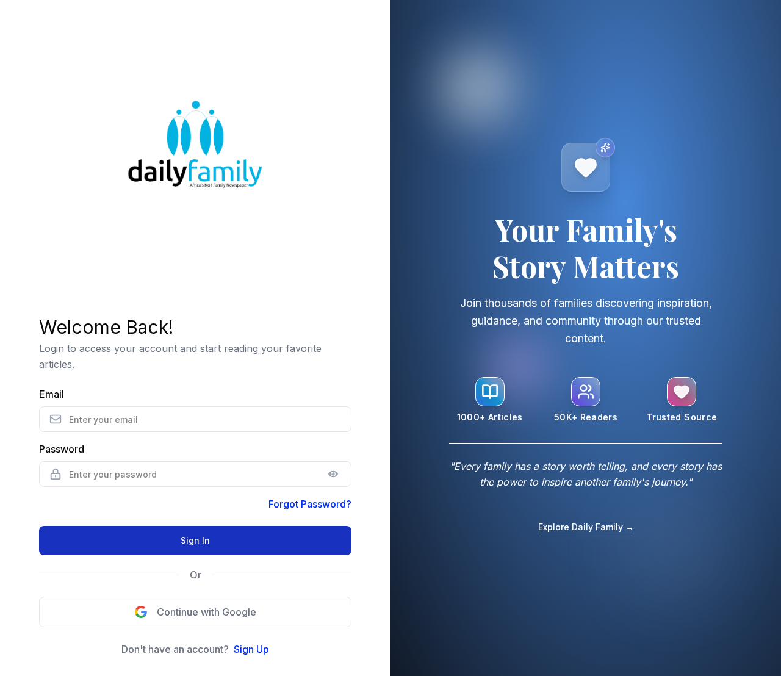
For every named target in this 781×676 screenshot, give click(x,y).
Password (61, 449)
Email (51, 394)
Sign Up (251, 649)
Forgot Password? (309, 504)
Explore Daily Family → (586, 527)
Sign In (195, 540)
